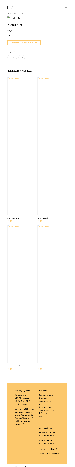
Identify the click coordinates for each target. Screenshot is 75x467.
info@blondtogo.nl (22, 404)
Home (9, 13)
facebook (18, 418)
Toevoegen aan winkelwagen (24, 42)
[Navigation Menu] (66, 7)
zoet (40, 404)
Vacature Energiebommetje (49, 453)
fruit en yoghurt (45, 407)
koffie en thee (44, 413)
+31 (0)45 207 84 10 (22, 401)
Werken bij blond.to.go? (48, 449)
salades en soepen (45, 401)
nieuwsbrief (19, 424)
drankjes (16, 13)
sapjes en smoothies (46, 410)
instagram (27, 418)
